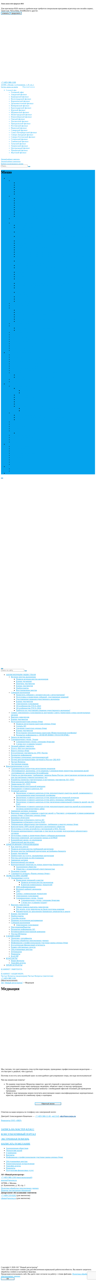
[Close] (2, 668)
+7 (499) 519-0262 (8, 1195)
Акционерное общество (26, 375)
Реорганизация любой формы (28, 243)
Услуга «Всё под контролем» (23, 335)
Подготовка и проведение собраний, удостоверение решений (42, 201)
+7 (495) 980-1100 (8, 82)
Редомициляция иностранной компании (33, 247)
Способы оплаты (18, 426)
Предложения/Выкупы (20, 435)
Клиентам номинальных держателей (36, 393)
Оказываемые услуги (20, 386)
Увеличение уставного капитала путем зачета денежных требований (45, 254)
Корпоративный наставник (22, 370)
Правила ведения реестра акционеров (32, 183)
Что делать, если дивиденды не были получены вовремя (40, 417)
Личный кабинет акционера (10, 161)
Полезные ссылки (18, 379)
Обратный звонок (48, 1104)
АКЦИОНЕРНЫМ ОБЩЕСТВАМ (21, 675)
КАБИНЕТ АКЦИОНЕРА (12, 974)
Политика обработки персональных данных (30, 449)
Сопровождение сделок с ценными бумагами (35, 328)
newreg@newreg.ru (9, 1180)
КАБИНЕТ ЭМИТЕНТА (11, 969)
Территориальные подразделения (20, 1164)
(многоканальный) (16, 1177)
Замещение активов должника (29, 265)
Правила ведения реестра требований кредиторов (32, 357)
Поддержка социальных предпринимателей (29, 344)
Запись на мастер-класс (21, 323)
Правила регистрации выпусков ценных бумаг (36, 310)
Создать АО (21, 312)
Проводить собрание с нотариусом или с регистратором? (40, 198)
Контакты (10, 466)
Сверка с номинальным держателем (31, 402)
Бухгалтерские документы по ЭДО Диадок (29, 339)
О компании (11, 444)
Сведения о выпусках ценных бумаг (31, 315)
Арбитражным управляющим (18, 352)
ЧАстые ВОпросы (18, 442)
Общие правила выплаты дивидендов (32, 415)
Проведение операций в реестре (30, 388)
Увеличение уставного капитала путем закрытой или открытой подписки (47, 252)
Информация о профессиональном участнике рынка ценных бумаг (39, 451)
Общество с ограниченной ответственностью (35, 377)
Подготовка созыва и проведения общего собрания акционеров (38, 835)
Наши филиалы (17, 469)
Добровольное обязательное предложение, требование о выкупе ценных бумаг (44, 824)
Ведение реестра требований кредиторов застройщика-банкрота (38, 359)
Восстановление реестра (26, 194)
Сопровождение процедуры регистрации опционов (38, 225)
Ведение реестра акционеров (23, 180)
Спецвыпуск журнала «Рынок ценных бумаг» (30, 382)
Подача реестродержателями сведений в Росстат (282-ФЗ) (35, 346)
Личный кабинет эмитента (10, 159)
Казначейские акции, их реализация (31, 299)
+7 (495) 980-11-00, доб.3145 (47, 1116)
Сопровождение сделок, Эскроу (24, 326)
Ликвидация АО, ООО (26, 245)
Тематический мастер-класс (28, 301)
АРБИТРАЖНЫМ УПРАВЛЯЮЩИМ (22, 844)
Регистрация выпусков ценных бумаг (27, 308)
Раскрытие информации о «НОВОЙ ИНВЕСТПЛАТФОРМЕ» (43, 321)
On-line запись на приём (9, 87)
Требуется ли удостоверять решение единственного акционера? (43, 216)
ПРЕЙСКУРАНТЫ (14, 965)
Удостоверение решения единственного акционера (38, 203)
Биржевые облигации (25, 272)
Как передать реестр (19, 355)
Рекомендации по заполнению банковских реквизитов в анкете (43, 420)
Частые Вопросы (18, 348)
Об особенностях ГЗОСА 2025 (29, 214)
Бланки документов (24, 189)
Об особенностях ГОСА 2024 (28, 212)
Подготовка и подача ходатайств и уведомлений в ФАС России (43, 285)
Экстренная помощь (19, 350)
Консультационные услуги (22, 223)
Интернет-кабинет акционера (28, 397)
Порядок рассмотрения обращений (16, 1190)
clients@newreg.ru (8, 1198)
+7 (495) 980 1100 (8, 978)
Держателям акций (14, 384)
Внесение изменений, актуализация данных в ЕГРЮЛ (39, 297)
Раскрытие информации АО (23, 437)
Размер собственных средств (23, 455)
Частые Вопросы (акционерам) (14, 976)
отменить (5, 13)
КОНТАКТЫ (11, 958)
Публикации (16, 460)
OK (7, 1279)
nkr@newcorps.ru (68, 1116)
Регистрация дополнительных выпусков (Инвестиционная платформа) (46, 319)
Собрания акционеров (20, 196)
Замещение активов (19, 860)
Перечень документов (25, 187)
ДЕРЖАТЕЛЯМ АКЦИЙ (17, 876)
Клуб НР (14, 464)
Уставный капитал (19, 791)
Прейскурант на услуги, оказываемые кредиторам (32, 364)
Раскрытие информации (21, 341)
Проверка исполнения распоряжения (27, 428)
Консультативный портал (18, 1134)
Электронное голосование (27, 207)
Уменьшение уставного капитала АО (32, 250)
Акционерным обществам (17, 178)
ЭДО (18, 399)
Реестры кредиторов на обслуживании (27, 366)
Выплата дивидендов (20, 303)
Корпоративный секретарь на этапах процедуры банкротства (37, 373)
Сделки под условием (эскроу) (29, 330)
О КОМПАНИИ (13, 936)
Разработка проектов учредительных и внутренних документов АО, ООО (47, 241)
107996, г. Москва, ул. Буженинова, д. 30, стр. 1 (17, 85)
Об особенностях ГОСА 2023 (28, 210)
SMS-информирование (26, 395)
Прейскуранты (22, 192)
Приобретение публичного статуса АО (32, 274)
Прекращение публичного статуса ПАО (33, 277)
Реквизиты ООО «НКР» (11, 1120)
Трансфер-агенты (18, 471)
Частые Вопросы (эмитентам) (40, 976)
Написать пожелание (15, 1143)
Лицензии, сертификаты (21, 446)
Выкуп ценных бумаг (20, 337)
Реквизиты (15, 462)
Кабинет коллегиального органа (12, 164)
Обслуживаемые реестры (21, 457)
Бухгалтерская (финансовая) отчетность (28, 453)
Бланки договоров (24, 185)
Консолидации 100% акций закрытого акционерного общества (43, 283)
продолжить (16, 13)
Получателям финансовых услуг (20, 1170)
